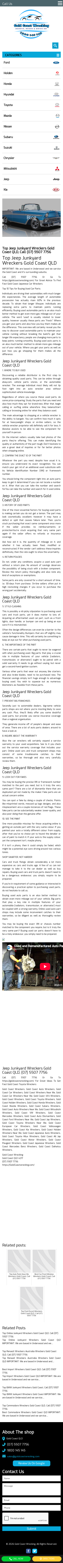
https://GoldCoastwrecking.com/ (18, 1165)
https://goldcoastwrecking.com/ (18, 280)
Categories (13, 55)
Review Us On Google (31, 1463)
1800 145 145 (16, 1450)
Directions (48, 1558)
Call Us (7, 4)
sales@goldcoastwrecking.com (23, 1456)
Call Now (17, 1558)
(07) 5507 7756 (18, 1444)
